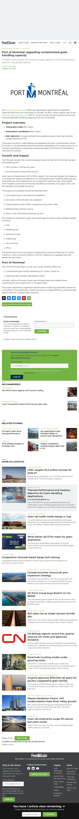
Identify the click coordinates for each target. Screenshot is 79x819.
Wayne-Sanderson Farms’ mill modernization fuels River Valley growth (52, 700)
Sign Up (16, 377)
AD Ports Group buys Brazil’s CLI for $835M (49, 594)
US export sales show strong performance (11, 432)
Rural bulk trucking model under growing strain (47, 659)
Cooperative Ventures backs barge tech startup (31, 557)
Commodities (7, 388)
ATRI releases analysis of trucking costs (13, 445)
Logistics (25, 48)
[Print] (4, 298)
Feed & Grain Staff (9, 66)
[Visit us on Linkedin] (33, 768)
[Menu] (75, 43)
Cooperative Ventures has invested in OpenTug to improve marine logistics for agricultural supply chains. (34, 562)
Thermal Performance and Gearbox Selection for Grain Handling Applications (48, 493)
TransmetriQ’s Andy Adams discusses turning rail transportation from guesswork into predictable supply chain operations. (50, 545)
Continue (49, 814)
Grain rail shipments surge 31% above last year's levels (50, 720)
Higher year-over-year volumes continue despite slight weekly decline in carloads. (50, 726)
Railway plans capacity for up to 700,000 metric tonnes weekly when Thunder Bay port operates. (50, 477)
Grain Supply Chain (10, 48)
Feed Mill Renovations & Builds (40, 695)
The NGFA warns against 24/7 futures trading (22, 390)
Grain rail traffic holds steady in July (49, 516)
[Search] (70, 43)
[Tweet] (19, 298)
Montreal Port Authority (16, 110)
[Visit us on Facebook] (28, 768)
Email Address (40, 321)
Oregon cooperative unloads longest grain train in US (52, 446)
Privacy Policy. (29, 373)
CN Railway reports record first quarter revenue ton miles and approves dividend (50, 636)
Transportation (34, 467)
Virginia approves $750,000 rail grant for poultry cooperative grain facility (52, 679)
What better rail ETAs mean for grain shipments (49, 538)
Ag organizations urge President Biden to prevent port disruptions (51, 433)
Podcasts (31, 534)
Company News (8, 554)
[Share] (9, 298)
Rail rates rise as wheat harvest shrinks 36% (51, 615)
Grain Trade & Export (11, 428)
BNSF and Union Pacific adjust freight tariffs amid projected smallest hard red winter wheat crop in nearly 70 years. (52, 621)
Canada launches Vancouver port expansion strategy (47, 574)
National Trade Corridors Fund (15, 115)
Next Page (22, 738)
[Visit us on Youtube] (37, 768)
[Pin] (24, 298)
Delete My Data (39, 774)
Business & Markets (10, 401)
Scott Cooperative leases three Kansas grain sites (24, 404)
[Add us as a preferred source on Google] (29, 298)
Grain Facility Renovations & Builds (42, 570)
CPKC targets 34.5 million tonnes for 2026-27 (49, 471)
